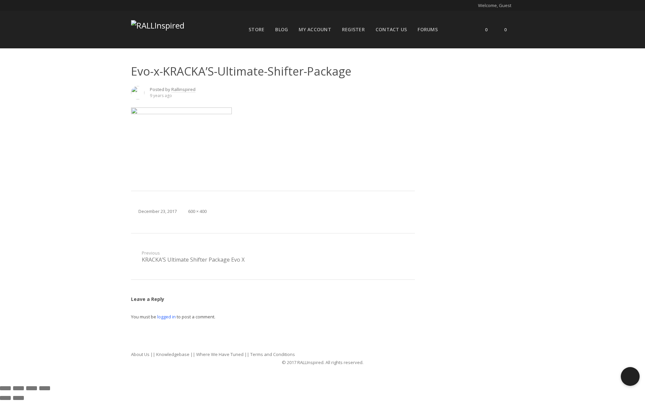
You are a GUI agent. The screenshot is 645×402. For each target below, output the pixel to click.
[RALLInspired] (157, 24)
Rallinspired (183, 89)
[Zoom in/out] (44, 388)
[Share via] (408, 92)
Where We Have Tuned (220, 354)
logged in (166, 317)
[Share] (18, 388)
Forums (428, 29)
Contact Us (391, 29)
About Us (140, 354)
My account (315, 29)
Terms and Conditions (272, 354)
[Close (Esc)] (5, 388)
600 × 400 (197, 211)
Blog (281, 29)
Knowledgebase (172, 354)
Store (256, 29)
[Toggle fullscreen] (31, 388)
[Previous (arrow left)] (5, 398)
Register (353, 29)
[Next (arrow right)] (18, 398)
